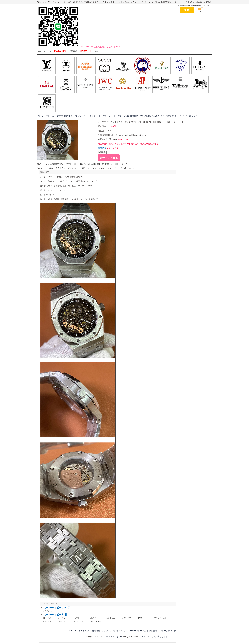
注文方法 (73, 51)
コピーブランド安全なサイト (173, 630)
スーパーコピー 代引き (78, 630)
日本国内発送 (60, 51)
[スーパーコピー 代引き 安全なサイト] (58, 47)
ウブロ (77, 618)
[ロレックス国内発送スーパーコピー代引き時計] (162, 66)
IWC (140, 618)
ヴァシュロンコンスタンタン (81, 621)
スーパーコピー (44, 51)
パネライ (61, 618)
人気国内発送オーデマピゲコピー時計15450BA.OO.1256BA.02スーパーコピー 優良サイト (90, 164)
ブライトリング (48, 621)
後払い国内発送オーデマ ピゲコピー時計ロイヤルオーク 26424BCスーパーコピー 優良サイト (91, 168)
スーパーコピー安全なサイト (154, 636)
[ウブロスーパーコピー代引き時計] (200, 66)
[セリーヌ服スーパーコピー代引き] (200, 85)
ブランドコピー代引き (85, 116)
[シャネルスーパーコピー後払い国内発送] (66, 66)
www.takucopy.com (113, 636)
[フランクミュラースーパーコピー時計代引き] (123, 85)
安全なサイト (86, 51)
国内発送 (102, 148)
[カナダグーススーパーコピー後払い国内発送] (142, 66)
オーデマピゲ (104, 116)
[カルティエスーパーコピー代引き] (66, 85)
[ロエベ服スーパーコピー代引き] (47, 103)
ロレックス (46, 618)
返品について (119, 630)
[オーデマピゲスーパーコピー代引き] (142, 85)
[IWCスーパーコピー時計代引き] (104, 85)
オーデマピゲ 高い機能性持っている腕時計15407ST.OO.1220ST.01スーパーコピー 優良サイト (156, 116)
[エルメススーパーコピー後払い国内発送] (85, 66)
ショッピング (201, 9)
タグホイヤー (95, 621)
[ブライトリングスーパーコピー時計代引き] (161, 85)
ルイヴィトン (47, 611)
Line (96, 51)
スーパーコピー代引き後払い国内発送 (55, 116)
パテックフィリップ (129, 618)
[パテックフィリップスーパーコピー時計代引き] (85, 85)
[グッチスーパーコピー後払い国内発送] (104, 66)
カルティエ (110, 618)
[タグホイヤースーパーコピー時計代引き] (180, 85)
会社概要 (96, 630)
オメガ (93, 618)
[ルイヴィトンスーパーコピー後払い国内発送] (47, 66)
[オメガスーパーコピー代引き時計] (47, 85)
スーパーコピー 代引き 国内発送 (142, 630)
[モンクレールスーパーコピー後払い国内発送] (123, 66)
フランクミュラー (161, 618)
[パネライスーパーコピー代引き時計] (181, 66)
